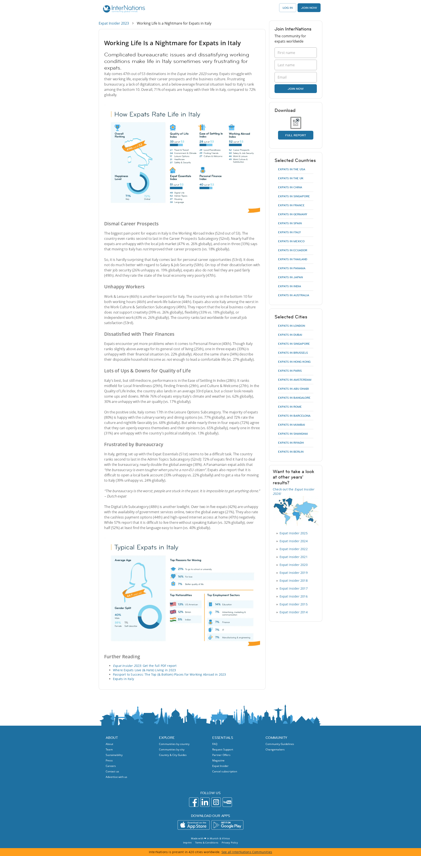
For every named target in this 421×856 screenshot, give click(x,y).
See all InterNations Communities (246, 852)
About (109, 744)
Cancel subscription (224, 771)
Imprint (187, 842)
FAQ (215, 744)
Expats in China (290, 187)
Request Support (222, 749)
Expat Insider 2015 (294, 604)
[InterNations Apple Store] (194, 825)
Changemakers (275, 749)
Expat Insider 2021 (294, 557)
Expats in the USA (291, 169)
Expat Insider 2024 (294, 541)
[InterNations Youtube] (227, 802)
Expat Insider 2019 (294, 573)
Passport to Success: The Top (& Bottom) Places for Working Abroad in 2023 (169, 674)
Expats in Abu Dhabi (293, 389)
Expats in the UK (290, 178)
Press (109, 760)
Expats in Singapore (294, 196)
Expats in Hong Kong (294, 362)
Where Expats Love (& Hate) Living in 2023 (144, 670)
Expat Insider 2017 (294, 588)
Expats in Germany (292, 214)
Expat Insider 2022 (294, 549)
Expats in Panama (291, 268)
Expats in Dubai (290, 335)
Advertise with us (116, 777)
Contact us (112, 771)
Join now (296, 89)
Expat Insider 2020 (294, 565)
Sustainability (114, 755)
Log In (288, 8)
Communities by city (171, 749)
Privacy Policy (230, 842)
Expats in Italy (123, 679)
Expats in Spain (290, 223)
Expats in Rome (290, 407)
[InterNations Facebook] (193, 802)
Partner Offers (221, 755)
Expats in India (289, 286)
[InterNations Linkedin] (205, 802)
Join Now (309, 8)
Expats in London (291, 326)
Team (109, 749)
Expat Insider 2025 (294, 533)
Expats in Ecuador (292, 250)
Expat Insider (220, 766)
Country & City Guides (173, 755)
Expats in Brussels (293, 353)
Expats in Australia (293, 295)
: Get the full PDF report (145, 666)
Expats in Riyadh (291, 443)
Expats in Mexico (291, 241)
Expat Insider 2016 (294, 596)
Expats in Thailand (292, 259)
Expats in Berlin (290, 452)
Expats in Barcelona (294, 416)
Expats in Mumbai (291, 425)
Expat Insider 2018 (294, 580)
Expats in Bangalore (294, 398)
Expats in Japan (290, 277)
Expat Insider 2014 (294, 612)
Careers (111, 766)
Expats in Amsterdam (294, 380)
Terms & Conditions (206, 842)
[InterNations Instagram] (216, 802)
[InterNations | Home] (123, 9)
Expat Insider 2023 (114, 23)
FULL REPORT (295, 135)
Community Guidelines (280, 744)
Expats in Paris (290, 371)
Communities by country (174, 744)
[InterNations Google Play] (227, 825)
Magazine (218, 760)
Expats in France (291, 205)
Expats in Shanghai (293, 434)
